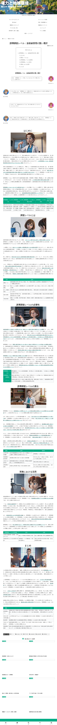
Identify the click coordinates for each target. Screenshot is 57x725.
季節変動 (9, 690)
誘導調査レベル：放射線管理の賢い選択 (29, 53)
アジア (34, 690)
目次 (26, 50)
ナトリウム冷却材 (8, 653)
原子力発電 (7, 634)
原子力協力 (38, 690)
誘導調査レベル (46, 634)
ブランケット (13, 653)
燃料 (39, 653)
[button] (52, 393)
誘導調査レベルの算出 (26, 62)
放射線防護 (32, 634)
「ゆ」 (13, 634)
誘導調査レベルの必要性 (26, 60)
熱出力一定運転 (13, 690)
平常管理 (26, 634)
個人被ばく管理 (19, 634)
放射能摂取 (39, 634)
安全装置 (36, 653)
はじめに (22, 55)
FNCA (31, 690)
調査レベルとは (24, 57)
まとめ (22, 66)
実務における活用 (24, 64)
